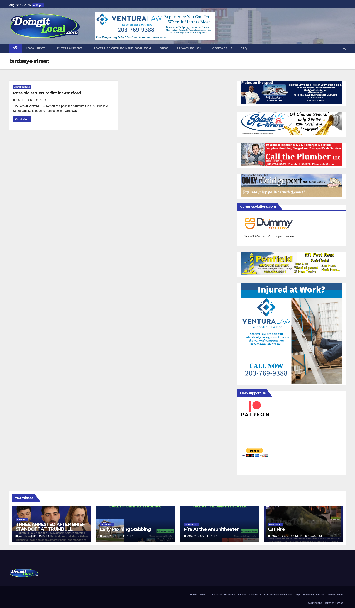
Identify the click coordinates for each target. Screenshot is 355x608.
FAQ (244, 48)
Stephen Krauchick (309, 536)
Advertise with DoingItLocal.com (122, 48)
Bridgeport (107, 524)
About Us (204, 594)
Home (193, 594)
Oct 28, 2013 (24, 100)
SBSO (164, 48)
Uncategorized (22, 87)
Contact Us (222, 48)
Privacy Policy (189, 48)
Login (297, 594)
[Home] (15, 48)
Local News (36, 48)
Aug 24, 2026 (195, 536)
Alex (42, 100)
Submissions (315, 603)
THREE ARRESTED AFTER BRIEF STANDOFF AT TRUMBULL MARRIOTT (50, 529)
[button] (344, 48)
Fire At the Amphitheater (211, 529)
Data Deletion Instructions (278, 594)
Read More (22, 119)
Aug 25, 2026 (27, 536)
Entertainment (70, 48)
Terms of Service (334, 603)
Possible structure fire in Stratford (47, 93)
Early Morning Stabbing (125, 529)
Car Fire (276, 529)
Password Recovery (314, 594)
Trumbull (22, 520)
